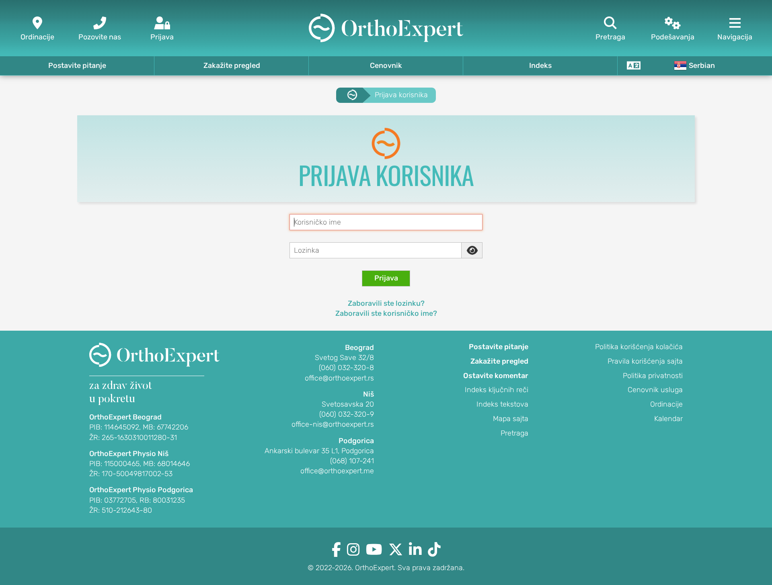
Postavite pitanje (77, 65)
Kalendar (668, 418)
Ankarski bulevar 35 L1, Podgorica (319, 450)
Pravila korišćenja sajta (645, 361)
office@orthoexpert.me (337, 470)
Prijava (386, 278)
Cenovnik (386, 65)
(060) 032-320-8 (346, 367)
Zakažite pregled (231, 65)
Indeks (540, 65)
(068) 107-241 (352, 460)
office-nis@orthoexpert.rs (333, 424)
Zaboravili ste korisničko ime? (386, 313)
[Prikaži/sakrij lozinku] (471, 250)
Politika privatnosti (653, 375)
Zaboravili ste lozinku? (386, 303)
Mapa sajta (510, 418)
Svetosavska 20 (348, 404)
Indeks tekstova (502, 404)
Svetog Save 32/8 (344, 357)
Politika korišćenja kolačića (639, 346)
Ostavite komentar (495, 375)
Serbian (702, 65)
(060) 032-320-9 (346, 414)
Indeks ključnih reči (496, 389)
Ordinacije (666, 404)
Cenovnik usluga (655, 389)
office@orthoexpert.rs (339, 378)
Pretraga (514, 433)
